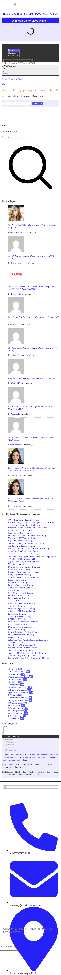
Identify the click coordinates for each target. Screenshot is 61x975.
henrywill (15, 294)
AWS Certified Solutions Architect (23, 559)
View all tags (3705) (10, 723)
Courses (17, 13)
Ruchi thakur (17, 263)
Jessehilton (16, 475)
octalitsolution (17, 232)
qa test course (14, 718)
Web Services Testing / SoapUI (21, 645)
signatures (41, 757)
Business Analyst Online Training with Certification (31, 522)
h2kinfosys (13, 669)
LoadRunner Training (17, 582)
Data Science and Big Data (20, 627)
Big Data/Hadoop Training (20, 540)
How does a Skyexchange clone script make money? (31, 378)
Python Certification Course (20, 530)
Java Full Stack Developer (19, 533)
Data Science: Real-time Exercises (23, 621)
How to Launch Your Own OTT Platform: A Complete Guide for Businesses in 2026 (31, 469)
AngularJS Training (16, 606)
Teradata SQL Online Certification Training (27, 653)
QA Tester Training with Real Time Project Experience (32, 556)
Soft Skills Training (16, 629)
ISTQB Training (15, 637)
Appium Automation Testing (20, 601)
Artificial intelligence (17, 690)
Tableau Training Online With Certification (27, 543)
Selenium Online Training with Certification (27, 527)
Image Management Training (21, 634)
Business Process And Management (23, 572)
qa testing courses (16, 711)
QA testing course (16, 703)
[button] (5, 31)
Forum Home (20, 96)
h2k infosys (13, 682)
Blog (38, 13)
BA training (13, 695)
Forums (28, 13)
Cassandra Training (16, 642)
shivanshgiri (16, 444)
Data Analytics (14, 705)
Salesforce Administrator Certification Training (28, 548)
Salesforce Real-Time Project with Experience (28, 640)
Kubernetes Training (17, 580)
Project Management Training (21, 585)
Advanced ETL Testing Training (22, 611)
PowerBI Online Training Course (22, 648)
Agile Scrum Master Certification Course (26, 525)
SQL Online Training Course (20, 650)
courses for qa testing (17, 671)
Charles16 (15, 383)
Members (12, 53)
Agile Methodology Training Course (24, 561)
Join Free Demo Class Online (29, 20)
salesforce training (16, 713)
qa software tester (15, 679)
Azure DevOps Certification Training (24, 551)
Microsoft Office (15, 590)
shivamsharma (17, 324)
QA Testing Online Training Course (23, 520)
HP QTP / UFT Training (18, 619)
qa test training (14, 674)
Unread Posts (14, 760)
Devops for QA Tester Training (21, 608)
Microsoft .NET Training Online (22, 538)
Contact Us (50, 13)
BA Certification (15, 716)
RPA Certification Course (19, 569)
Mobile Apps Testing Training (21, 587)
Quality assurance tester (18, 677)
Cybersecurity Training (18, 697)
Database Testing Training (19, 595)
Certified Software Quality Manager (24, 632)
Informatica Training (17, 614)
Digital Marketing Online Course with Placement (29, 658)
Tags (25, 760)
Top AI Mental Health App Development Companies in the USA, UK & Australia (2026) (32, 287)
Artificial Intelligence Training (21, 546)
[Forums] (2, 63)
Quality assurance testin (18, 692)
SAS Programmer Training (19, 616)
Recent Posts (13, 55)
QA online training (16, 708)
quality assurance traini (18, 700)
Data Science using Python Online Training (27, 535)
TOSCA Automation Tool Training (23, 554)
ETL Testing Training (17, 624)
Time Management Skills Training (23, 577)
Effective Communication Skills (22, 603)
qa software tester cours (18, 687)
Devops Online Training (18, 598)
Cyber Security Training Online (22, 655)
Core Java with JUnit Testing (20, 593)
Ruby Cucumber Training (19, 574)
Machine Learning (16, 564)
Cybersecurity (14, 684)
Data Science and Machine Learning (24, 567)
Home (6, 13)
